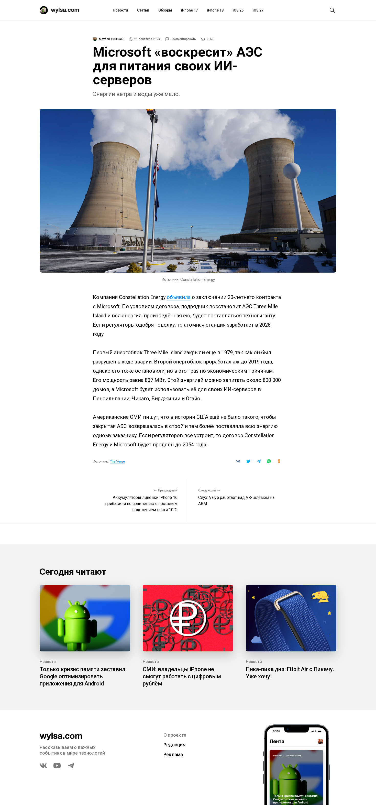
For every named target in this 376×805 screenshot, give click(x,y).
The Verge (117, 461)
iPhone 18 (215, 10)
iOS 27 (258, 10)
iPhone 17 (189, 10)
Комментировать (183, 39)
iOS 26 (238, 10)
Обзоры (165, 10)
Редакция (174, 744)
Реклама (173, 754)
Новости (120, 10)
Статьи (143, 10)
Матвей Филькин (111, 39)
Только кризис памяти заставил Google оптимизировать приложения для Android (82, 676)
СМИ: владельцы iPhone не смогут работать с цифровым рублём (182, 676)
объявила (179, 297)
